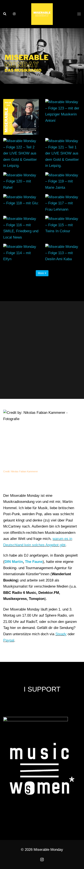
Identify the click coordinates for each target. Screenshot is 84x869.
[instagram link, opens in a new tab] (14, 14)
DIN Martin (14, 562)
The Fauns (34, 562)
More (41, 273)
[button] (5, 14)
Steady (61, 634)
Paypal (8, 640)
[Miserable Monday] (42, 14)
